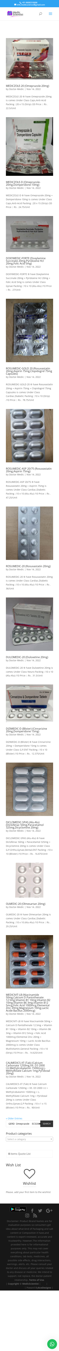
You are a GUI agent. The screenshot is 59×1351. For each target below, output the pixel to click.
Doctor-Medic (16, 89)
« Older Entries (14, 1118)
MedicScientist (30, 1283)
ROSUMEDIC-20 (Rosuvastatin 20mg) (28, 566)
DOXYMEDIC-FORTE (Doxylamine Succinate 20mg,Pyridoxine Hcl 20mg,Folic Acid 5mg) (26, 260)
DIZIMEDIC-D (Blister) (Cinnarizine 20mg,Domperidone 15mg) (26, 730)
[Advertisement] (29, 1320)
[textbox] (29, 1139)
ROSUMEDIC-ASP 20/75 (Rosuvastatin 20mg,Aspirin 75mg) (29, 470)
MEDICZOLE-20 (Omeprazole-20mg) (27, 86)
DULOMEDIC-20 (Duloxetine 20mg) (27, 657)
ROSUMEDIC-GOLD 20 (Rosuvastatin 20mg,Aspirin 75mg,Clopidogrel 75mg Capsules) (29, 371)
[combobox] (29, 1139)
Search (47, 1123)
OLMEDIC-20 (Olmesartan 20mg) (25, 904)
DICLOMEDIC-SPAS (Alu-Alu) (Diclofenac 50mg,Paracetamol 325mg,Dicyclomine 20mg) (25, 824)
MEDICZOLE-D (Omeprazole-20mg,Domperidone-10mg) (23, 183)
